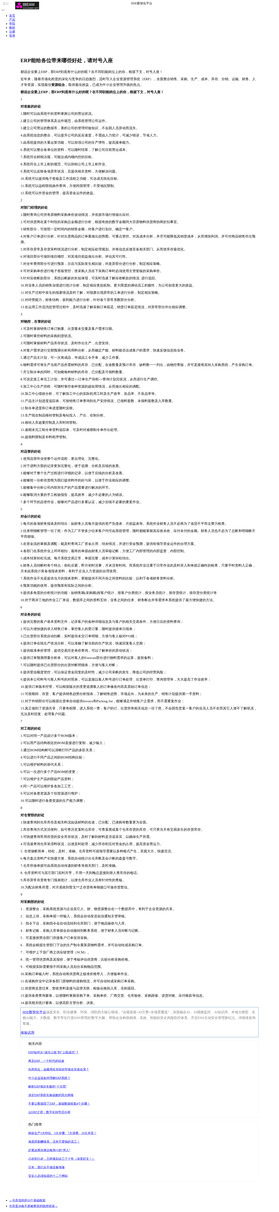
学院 (12, 23)
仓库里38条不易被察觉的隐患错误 (33, 1206)
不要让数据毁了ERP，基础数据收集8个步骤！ (59, 1103)
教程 (12, 27)
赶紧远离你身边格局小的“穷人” (49, 1150)
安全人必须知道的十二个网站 (48, 1175)
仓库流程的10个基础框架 (27, 1200)
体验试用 (27, 1033)
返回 (6, 3)
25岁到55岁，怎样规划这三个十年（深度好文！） (61, 1158)
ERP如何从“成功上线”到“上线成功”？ (53, 1052)
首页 (12, 15)
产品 (12, 19)
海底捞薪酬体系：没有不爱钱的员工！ (54, 1141)
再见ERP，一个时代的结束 (46, 1060)
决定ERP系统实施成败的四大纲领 (50, 1095)
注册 (12, 31)
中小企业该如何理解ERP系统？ (49, 1078)
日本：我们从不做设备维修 (46, 1167)
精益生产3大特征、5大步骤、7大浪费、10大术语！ (62, 1133)
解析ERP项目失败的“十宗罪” (47, 1086)
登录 (12, 35)
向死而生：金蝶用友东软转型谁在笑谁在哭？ (58, 1069)
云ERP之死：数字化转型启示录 (49, 1112)
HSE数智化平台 (34, 1012)
